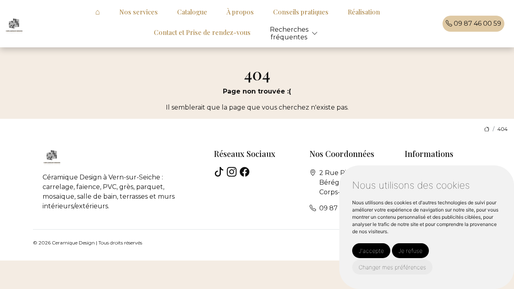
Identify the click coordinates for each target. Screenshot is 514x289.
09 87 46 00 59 (476, 23)
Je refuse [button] (410, 250)
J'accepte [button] (371, 250)
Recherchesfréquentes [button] (289, 33)
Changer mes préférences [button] (392, 267)
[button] (314, 33)
